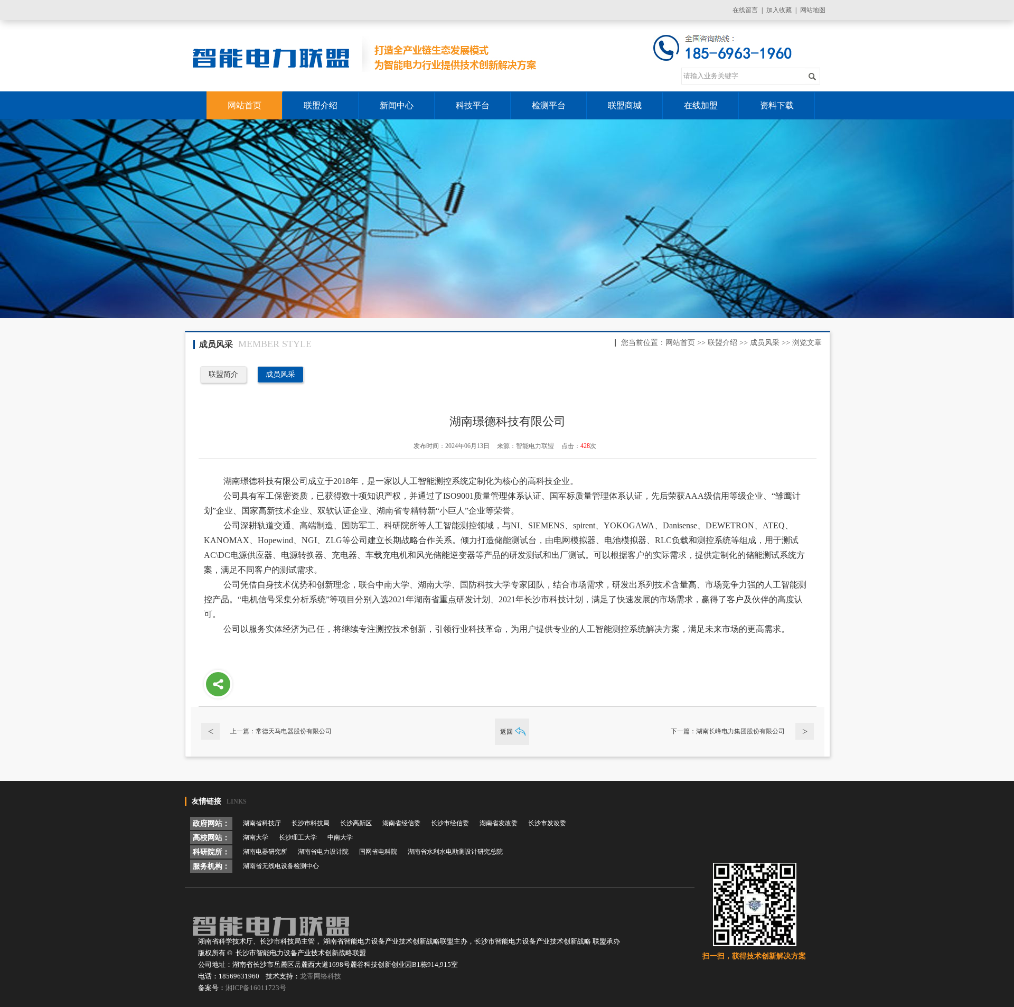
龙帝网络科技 (320, 976)
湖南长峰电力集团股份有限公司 (740, 731)
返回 (506, 731)
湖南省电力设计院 (323, 851)
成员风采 (765, 343)
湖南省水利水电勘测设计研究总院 (455, 851)
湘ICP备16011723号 (256, 988)
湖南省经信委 (401, 823)
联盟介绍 (722, 343)
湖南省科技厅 (262, 823)
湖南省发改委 (499, 823)
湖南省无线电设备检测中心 (281, 866)
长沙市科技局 (311, 823)
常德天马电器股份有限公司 (294, 731)
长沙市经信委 (450, 823)
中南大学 (340, 837)
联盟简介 (223, 374)
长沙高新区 (356, 823)
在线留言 (745, 10)
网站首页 (680, 343)
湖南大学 (255, 837)
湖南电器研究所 (265, 851)
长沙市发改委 (547, 823)
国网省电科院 (378, 851)
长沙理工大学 (298, 837)
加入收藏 (779, 10)
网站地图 (812, 10)
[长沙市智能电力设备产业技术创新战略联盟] (366, 56)
